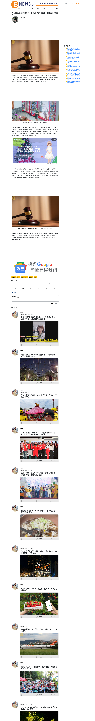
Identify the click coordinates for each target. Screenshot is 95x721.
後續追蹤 (22, 19)
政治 (38, 8)
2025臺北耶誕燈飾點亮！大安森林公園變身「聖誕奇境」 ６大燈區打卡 (39, 708)
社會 (32, 8)
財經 (44, 8)
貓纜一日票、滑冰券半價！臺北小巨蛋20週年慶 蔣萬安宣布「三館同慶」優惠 (39, 474)
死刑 (35, 277)
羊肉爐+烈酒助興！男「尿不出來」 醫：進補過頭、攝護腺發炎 (38, 512)
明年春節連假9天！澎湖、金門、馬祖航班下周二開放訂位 (39, 630)
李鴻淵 (13, 277)
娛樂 (25, 8)
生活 (50, 8)
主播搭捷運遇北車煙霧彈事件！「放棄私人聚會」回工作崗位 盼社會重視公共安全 (39, 318)
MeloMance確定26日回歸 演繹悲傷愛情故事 (73, 81)
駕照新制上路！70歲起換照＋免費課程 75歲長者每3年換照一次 (39, 668)
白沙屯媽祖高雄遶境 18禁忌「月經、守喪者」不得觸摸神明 (39, 396)
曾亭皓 (23, 17)
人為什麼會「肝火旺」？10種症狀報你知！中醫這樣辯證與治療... (73, 53)
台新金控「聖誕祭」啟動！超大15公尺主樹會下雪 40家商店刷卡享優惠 (39, 552)
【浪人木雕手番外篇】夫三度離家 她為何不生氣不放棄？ (73, 74)
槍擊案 (30, 277)
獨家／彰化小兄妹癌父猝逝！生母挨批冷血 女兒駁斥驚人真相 (73, 61)
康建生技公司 (24, 277)
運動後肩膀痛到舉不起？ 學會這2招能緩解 (73, 67)
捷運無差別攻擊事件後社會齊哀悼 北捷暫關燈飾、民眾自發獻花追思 (38, 356)
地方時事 (22, 314)
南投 (18, 277)
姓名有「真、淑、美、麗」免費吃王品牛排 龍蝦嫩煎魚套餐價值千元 (73, 49)
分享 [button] (53, 345)
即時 (19, 8)
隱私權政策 (57, 306)
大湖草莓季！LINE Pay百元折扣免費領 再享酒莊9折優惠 (39, 590)
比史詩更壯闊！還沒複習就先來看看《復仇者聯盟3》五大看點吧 (73, 71)
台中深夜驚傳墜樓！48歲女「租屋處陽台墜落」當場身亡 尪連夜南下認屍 (74, 57)
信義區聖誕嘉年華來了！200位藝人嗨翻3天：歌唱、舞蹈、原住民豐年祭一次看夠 (38, 434)
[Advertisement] (35, 31)
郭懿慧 (21, 312)
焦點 (21, 664)
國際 (57, 8)
